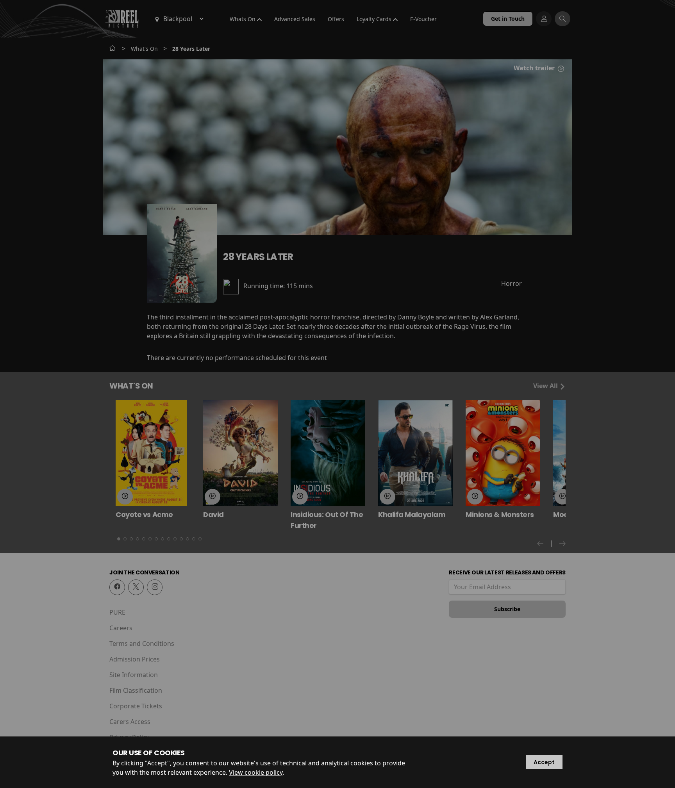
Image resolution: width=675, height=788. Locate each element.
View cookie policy (255, 772)
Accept (544, 762)
